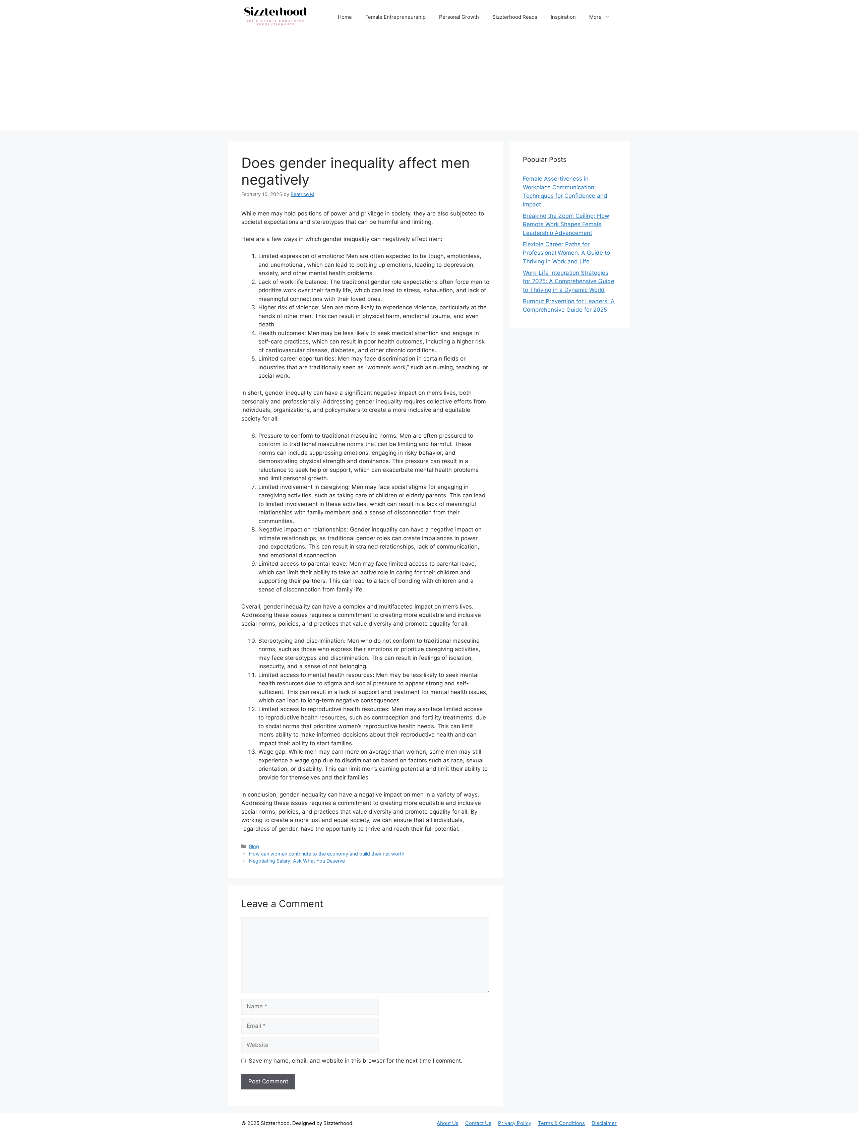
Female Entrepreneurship (395, 17)
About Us (447, 1123)
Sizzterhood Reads (514, 17)
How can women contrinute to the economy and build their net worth (327, 854)
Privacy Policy (514, 1123)
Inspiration (563, 17)
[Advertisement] (429, 84)
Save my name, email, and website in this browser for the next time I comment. (356, 1060)
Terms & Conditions (561, 1123)
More (595, 17)
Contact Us (478, 1123)
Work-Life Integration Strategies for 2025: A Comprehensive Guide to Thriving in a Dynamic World (568, 281)
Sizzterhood (275, 1123)
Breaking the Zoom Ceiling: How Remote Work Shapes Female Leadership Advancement (566, 224)
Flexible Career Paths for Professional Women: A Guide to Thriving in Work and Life (566, 253)
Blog (254, 846)
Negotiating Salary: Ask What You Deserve (297, 861)
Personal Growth (459, 17)
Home (345, 17)
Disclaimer (604, 1123)
